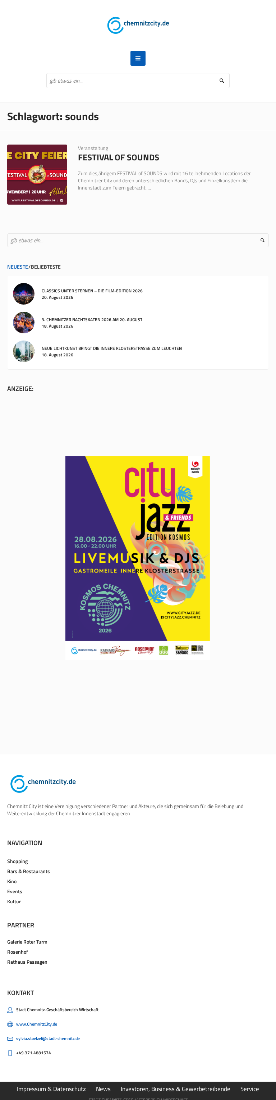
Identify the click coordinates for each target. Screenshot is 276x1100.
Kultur (14, 901)
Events (14, 891)
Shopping (17, 861)
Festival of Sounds (118, 157)
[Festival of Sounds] (37, 175)
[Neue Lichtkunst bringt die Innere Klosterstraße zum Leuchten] (23, 351)
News (103, 1088)
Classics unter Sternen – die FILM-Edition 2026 (92, 290)
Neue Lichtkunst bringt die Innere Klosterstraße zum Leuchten (112, 348)
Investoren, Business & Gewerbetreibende (175, 1088)
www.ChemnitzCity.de (36, 1024)
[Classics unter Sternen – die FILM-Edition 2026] (23, 293)
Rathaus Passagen (27, 962)
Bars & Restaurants (28, 871)
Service (249, 1088)
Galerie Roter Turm (27, 941)
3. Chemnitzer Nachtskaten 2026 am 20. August (92, 319)
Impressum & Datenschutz (51, 1088)
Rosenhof (17, 951)
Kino (12, 881)
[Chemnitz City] (138, 25)
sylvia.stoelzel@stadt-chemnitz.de (48, 1038)
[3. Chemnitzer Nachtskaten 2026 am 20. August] (23, 322)
